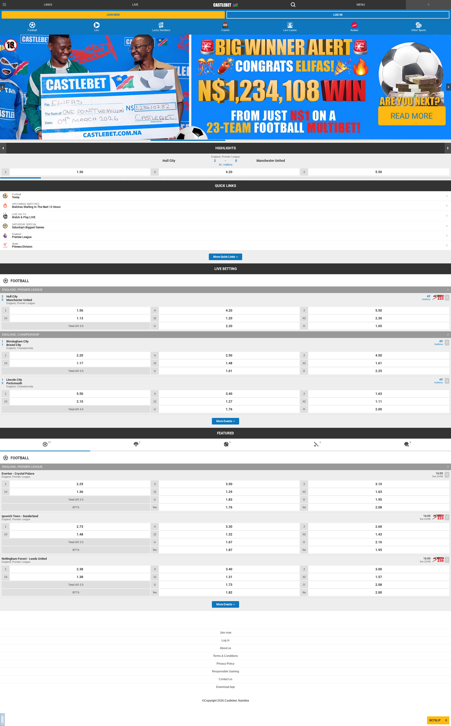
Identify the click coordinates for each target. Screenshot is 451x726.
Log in (337, 14)
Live (135, 4)
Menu (361, 4)
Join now (113, 14)
